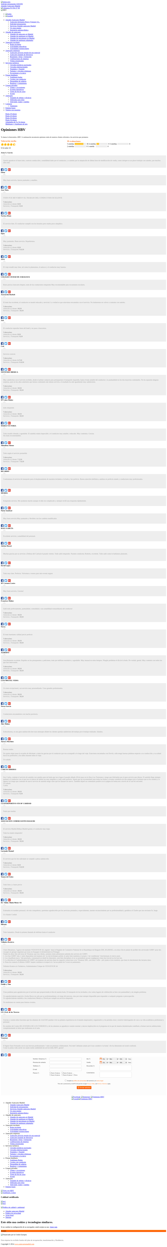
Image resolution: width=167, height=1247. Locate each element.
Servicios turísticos (12, 63)
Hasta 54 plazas (11, 120)
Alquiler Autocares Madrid (15, 20)
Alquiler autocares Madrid (14, 1211)
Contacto (8, 104)
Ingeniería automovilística (19, 30)
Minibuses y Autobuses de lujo (16, 124)
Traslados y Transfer (17, 69)
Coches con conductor (18, 79)
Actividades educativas (18, 46)
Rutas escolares (15, 44)
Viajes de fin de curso (17, 92)
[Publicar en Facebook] (2, 169)
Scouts (12, 94)
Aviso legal (9, 1215)
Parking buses (10, 108)
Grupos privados (11, 85)
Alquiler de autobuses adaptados (21, 40)
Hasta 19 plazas (11, 114)
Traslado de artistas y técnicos (20, 98)
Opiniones (13, 106)
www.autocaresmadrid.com (24, 1244)
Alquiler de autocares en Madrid (21, 34)
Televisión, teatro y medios (19, 102)
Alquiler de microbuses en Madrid (22, 38)
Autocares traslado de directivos (21, 55)
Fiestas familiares (11, 75)
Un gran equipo (15, 28)
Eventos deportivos (17, 89)
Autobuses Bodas (16, 1160)
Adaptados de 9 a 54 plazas (15, 122)
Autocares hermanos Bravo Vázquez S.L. (25, 22)
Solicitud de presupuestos (19, 1107)
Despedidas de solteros (18, 81)
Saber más (53, 1227)
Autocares (9, 96)
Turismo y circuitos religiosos (20, 71)
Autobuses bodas (16, 77)
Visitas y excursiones (17, 87)
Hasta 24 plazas (11, 116)
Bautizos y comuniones (18, 83)
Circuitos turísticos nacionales (20, 65)
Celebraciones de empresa (19, 59)
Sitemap (8, 1217)
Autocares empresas (12, 51)
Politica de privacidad (13, 1213)
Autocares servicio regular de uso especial (25, 53)
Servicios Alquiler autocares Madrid (23, 26)
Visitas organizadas (17, 61)
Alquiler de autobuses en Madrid (21, 36)
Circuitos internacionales (19, 67)
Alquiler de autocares (13, 32)
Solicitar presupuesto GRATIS (12, 4)
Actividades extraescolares (19, 48)
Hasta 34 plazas (11, 118)
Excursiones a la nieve (18, 73)
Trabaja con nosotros (12, 110)
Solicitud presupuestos (18, 24)
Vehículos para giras (17, 100)
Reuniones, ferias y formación (20, 57)
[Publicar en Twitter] (6, 169)
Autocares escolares (12, 42)
